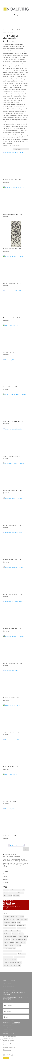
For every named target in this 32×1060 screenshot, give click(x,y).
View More (6, 909)
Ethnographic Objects (9, 990)
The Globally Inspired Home (11, 857)
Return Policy (7, 1043)
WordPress (16, 895)
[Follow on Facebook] (7, 1058)
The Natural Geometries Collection (12, 962)
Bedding (6, 919)
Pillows (5, 945)
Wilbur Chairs (17, 965)
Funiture (13, 931)
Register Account (8, 1038)
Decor (18, 922)
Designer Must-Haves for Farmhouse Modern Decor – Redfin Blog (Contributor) (15, 860)
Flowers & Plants (21, 928)
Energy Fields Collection (10, 928)
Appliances (6, 916)
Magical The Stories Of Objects (19, 939)
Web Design (21, 893)
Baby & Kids (14, 916)
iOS (23, 890)
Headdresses (7, 933)
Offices (17, 942)
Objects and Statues (9, 942)
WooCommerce (8, 895)
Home (4, 30)
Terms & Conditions (9, 1048)
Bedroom (12, 919)
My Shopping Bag (8, 1041)
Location (5, 1031)
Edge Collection (21, 925)
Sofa (20, 951)
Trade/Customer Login (9, 1036)
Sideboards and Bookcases (10, 951)
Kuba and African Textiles (10, 936)
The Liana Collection (19, 957)
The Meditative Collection (10, 959)
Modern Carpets (11, 30)
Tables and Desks (8, 957)
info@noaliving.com (9, 1029)
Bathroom (21, 916)
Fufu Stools (6, 931)
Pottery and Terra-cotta (15, 945)
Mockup (6, 893)
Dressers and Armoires (9, 925)
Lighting (20, 936)
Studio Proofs (21, 954)
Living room (7, 939)
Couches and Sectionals (10, 922)
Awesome (6, 890)
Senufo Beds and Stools (10, 948)
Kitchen (21, 933)
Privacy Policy (7, 1050)
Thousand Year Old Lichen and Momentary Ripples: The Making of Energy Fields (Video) (16, 865)
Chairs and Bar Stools (21, 919)
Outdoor (23, 942)
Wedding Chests (8, 965)
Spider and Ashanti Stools (10, 954)
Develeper (18, 890)
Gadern (19, 931)
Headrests (14, 933)
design (12, 890)
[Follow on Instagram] (4, 1058)
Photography (13, 893)
